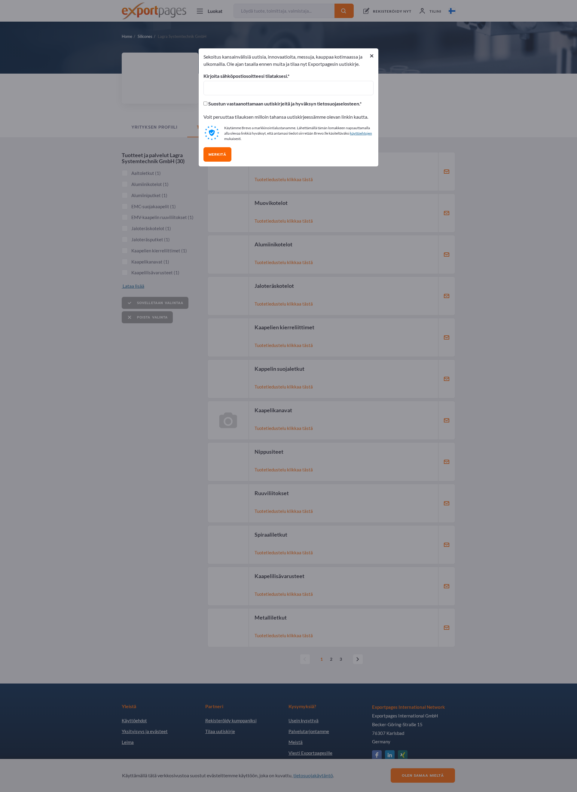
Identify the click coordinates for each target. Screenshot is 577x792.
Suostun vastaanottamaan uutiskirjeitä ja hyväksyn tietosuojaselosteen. (283, 103)
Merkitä (217, 154)
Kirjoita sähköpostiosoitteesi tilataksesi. (245, 76)
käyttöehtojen (361, 133)
